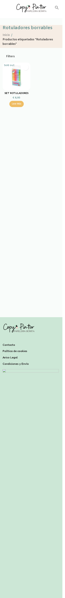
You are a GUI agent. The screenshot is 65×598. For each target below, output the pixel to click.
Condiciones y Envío (16, 363)
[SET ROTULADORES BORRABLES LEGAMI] (16, 76)
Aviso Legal (10, 357)
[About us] (31, 340)
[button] (57, 9)
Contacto (9, 344)
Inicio (6, 35)
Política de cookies (15, 351)
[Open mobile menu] (4, 7)
